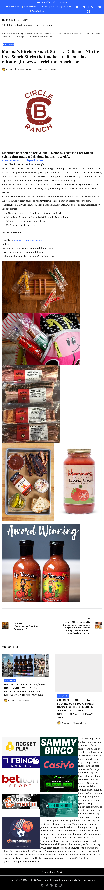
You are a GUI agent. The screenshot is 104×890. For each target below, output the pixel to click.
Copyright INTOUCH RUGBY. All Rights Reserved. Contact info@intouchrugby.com (52, 879)
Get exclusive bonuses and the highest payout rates (89, 786)
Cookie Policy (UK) (52, 871)
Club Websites (30, 6)
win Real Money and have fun (78, 823)
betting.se (45, 837)
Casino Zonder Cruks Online (70, 830)
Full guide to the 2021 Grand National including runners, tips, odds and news (69, 827)
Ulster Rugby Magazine (61, 6)
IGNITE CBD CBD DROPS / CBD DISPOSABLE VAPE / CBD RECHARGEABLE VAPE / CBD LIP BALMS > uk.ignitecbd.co (24, 690)
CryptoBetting (85, 738)
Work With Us (38, 11)
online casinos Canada (80, 854)
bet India (74, 847)
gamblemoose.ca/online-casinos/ (85, 834)
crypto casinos (51, 857)
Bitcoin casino (32, 861)
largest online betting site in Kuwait (89, 772)
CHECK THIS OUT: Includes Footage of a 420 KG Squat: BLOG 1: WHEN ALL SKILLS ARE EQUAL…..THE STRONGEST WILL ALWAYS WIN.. (75, 708)
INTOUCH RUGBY (15, 20)
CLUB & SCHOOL (12, 6)
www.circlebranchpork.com (22, 160)
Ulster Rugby (8, 44)
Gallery (44, 6)
